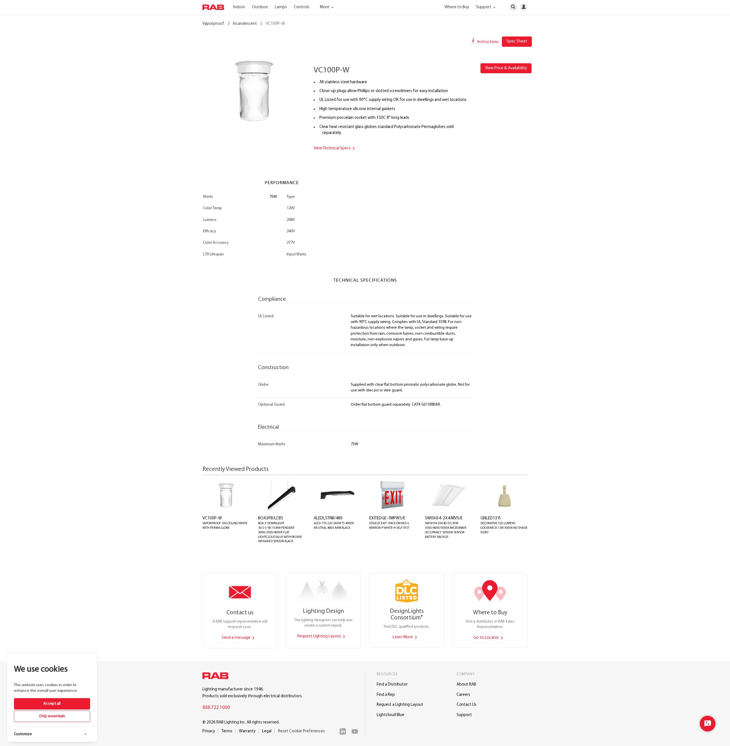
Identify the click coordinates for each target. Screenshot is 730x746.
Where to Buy (457, 7)
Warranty (247, 731)
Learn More (403, 637)
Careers (463, 695)
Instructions (487, 42)
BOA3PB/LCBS (270, 518)
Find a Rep (386, 695)
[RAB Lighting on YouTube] (356, 731)
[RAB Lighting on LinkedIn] (344, 731)
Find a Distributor (392, 684)
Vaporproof (213, 24)
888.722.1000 (216, 707)
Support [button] (484, 7)
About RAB (466, 684)
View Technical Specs (333, 148)
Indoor (239, 7)
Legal (266, 731)
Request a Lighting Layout (400, 705)
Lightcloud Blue (390, 715)
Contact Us (466, 705)
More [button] (325, 7)
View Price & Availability (506, 68)
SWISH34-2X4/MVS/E (444, 518)
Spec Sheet (516, 41)
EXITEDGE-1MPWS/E (387, 518)
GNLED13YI (490, 518)
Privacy (208, 731)
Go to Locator (486, 638)
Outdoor (260, 7)
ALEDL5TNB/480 (328, 518)
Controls (301, 7)
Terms (227, 731)
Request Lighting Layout (319, 636)
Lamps (281, 7)
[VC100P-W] (253, 90)
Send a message (236, 638)
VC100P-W (212, 518)
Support (464, 715)
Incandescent (245, 24)
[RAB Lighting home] (217, 676)
